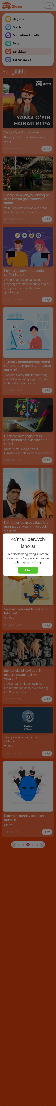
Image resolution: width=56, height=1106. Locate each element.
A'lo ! (28, 570)
